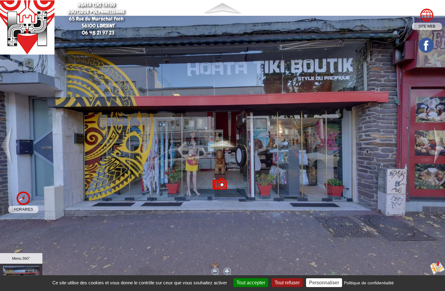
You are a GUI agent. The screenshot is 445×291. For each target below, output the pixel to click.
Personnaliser (324, 282)
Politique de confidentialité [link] (369, 282)
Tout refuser (287, 282)
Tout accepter (250, 282)
